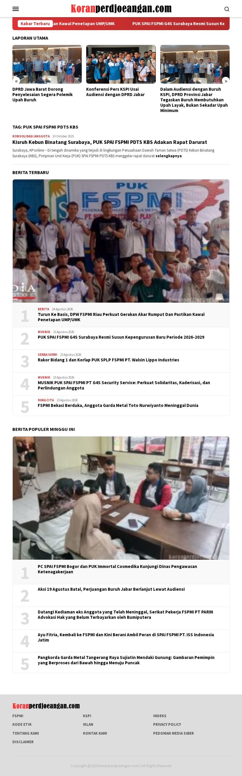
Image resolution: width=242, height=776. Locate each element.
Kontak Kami (95, 733)
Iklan (88, 724)
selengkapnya (169, 155)
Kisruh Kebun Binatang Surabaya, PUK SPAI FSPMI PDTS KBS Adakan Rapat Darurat (109, 142)
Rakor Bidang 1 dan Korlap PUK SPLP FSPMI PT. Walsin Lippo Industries (108, 360)
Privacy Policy (167, 724)
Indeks (159, 715)
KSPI (87, 715)
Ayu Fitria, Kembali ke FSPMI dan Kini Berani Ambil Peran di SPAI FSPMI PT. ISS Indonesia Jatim (126, 637)
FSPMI (17, 715)
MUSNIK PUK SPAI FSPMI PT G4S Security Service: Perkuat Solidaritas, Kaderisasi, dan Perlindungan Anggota (124, 385)
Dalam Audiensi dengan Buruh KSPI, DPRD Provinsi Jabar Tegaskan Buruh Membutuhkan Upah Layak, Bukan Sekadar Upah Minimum (194, 100)
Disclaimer (23, 741)
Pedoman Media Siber (173, 733)
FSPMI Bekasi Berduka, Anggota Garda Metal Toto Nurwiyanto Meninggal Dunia (118, 405)
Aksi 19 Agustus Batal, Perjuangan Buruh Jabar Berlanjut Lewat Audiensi (111, 589)
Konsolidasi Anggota (31, 136)
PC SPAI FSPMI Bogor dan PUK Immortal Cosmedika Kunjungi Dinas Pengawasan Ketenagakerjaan (117, 569)
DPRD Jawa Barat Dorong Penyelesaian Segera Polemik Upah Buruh (42, 95)
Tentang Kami (25, 733)
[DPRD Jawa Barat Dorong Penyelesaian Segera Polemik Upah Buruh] (47, 64)
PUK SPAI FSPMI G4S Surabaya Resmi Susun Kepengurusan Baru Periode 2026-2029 (121, 337)
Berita (43, 309)
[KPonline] (121, 8)
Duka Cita (46, 400)
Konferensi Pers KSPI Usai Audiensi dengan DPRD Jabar (115, 92)
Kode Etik (22, 724)
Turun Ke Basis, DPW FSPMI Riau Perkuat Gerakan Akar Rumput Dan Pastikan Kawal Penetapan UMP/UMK (121, 317)
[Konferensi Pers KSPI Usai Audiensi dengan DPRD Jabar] (121, 64)
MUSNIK (44, 332)
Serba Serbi (47, 355)
